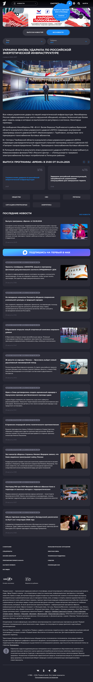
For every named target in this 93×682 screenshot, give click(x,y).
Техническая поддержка (56, 556)
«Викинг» (17, 614)
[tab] (34, 32)
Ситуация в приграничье (16, 205)
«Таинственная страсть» (56, 614)
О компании (7, 547)
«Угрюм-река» (8, 614)
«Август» (48, 611)
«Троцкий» (24, 614)
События (51, 560)
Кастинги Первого (9, 565)
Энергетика (46, 205)
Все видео (6, 569)
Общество (16, 197)
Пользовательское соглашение (59, 547)
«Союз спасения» (79, 611)
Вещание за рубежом (31, 583)
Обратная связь (53, 551)
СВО (46, 197)
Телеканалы (14, 645)
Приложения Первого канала (13, 560)
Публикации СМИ (54, 565)
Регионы (76, 197)
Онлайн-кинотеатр (9, 556)
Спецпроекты (7, 551)
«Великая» (33, 614)
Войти (85, 3)
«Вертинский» (42, 614)
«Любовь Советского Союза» (62, 611)
